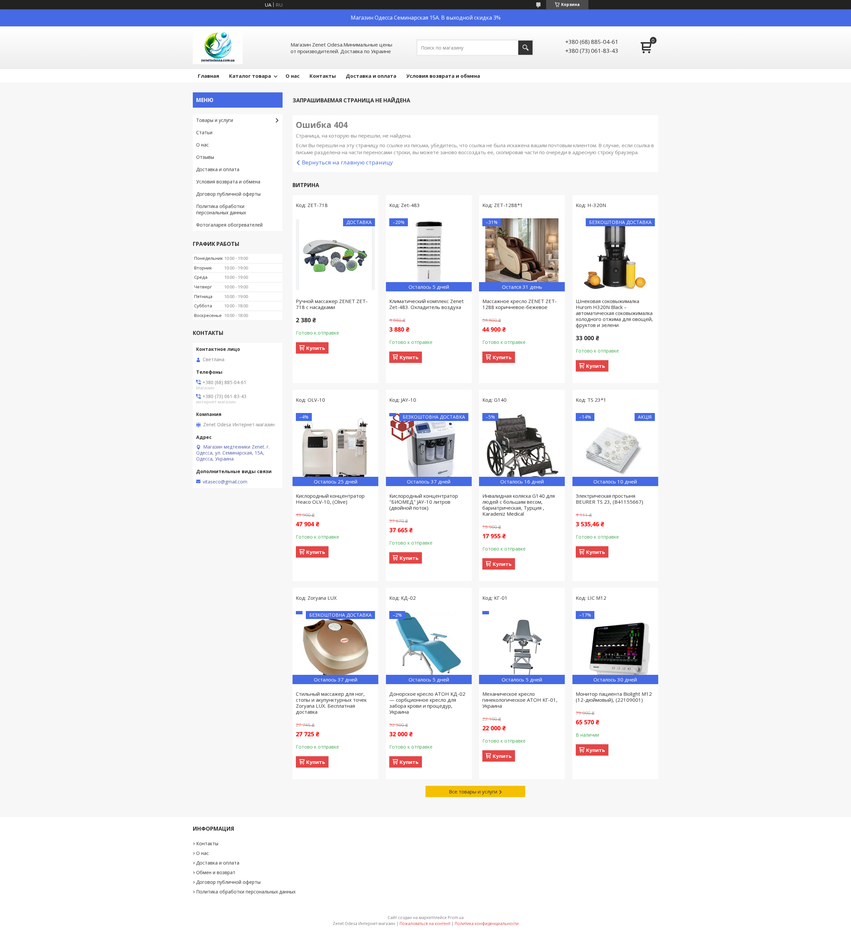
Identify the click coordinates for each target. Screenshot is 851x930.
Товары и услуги (214, 120)
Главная (208, 75)
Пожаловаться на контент (425, 923)
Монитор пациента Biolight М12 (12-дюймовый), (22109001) (614, 697)
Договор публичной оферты (228, 194)
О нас (293, 75)
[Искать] (525, 48)
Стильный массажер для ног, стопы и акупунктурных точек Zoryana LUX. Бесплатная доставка (331, 703)
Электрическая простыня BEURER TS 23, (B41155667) (609, 499)
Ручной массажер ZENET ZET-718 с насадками (332, 304)
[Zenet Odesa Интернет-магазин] (218, 47)
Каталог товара (250, 75)
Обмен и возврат (215, 872)
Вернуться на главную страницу (347, 162)
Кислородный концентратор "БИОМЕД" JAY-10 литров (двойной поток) (423, 502)
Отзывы (205, 157)
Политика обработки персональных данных (221, 209)
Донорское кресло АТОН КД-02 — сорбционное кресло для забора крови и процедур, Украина (427, 703)
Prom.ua (456, 917)
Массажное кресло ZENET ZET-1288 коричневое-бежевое (519, 304)
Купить (315, 348)
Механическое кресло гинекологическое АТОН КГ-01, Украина (519, 700)
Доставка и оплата (371, 75)
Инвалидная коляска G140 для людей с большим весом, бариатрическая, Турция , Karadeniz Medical (518, 505)
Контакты (322, 75)
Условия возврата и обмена (443, 75)
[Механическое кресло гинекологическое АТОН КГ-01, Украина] (521, 647)
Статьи (204, 132)
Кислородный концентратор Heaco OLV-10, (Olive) (330, 499)
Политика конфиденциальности (487, 923)
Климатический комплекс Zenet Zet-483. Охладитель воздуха (426, 304)
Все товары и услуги (473, 791)
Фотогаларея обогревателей (229, 225)
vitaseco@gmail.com (225, 482)
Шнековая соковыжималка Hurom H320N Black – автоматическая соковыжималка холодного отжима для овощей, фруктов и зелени (614, 313)
